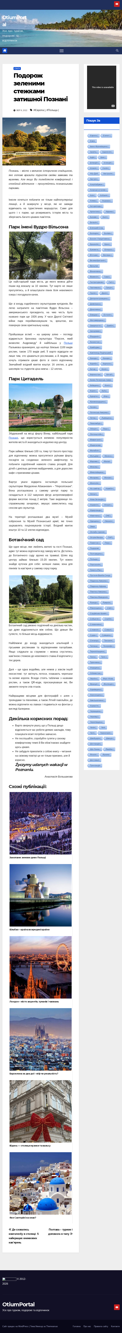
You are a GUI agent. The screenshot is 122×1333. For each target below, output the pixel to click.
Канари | (107, 358)
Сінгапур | (94, 641)
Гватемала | (95, 288)
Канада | (94, 358)
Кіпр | (106, 396)
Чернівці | (94, 717)
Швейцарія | (95, 738)
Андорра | (106, 201)
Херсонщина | (96, 695)
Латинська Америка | (99, 412)
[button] (117, 50)
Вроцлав (94, 266)
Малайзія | (95, 450)
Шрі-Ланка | (95, 749)
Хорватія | (94, 706)
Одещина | (95, 521)
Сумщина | (107, 635)
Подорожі (94, 548)
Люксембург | (96, 423)
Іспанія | (93, 168)
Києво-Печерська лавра (100, 380)
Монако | (108, 478)
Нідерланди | (96, 510)
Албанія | (104, 195)
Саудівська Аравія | (98, 613)
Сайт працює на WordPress (15, 1326)
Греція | (109, 288)
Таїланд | (94, 646)
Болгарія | (94, 233)
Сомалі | (108, 630)
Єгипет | (106, 135)
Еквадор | (94, 315)
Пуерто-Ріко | (96, 570)
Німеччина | (95, 516)
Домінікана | (95, 304)
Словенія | (94, 630)
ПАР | (110, 537)
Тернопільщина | (97, 651)
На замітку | (95, 488)
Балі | (105, 217)
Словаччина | (96, 624)
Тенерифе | (108, 646)
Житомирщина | (97, 320)
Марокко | (94, 461)
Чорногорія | (105, 733)
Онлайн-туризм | (97, 532)
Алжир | (93, 201)
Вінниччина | (95, 271)
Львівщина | (107, 418)
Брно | (107, 244)
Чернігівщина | (96, 722)
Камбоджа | (95, 347)
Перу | (107, 543)
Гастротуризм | (97, 282)
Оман (92, 526)
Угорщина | (95, 668)
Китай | (109, 374)
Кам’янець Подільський (100, 353)
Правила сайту (101, 1326)
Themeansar (52, 1326)
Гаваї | (107, 277)
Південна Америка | (99, 581)
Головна (77, 1326)
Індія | (92, 157)
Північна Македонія (99, 597)
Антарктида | (96, 206)
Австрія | (94, 179)
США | (110, 608)
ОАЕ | (108, 516)
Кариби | (94, 364)
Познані (13, 438)
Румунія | (107, 602)
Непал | (93, 494)
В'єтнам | (94, 255)
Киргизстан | (95, 374)
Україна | (94, 679)
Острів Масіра (96, 537)
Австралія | (108, 173)
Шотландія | (95, 744)
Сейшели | (95, 619)
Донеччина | (95, 309)
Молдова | (94, 478)
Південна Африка (98, 586)
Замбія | (110, 326)
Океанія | (109, 521)
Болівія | (108, 233)
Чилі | (92, 733)
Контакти (115, 1326)
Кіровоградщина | (98, 402)
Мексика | (94, 467)
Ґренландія (95, 765)
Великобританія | (98, 260)
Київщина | (95, 385)
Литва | (93, 418)
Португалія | (95, 564)
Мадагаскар (95, 445)
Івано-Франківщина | (99, 146)
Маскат (107, 461)
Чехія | (93, 727)
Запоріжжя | (95, 331)
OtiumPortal (18, 1304)
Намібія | (110, 488)
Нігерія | (108, 505)
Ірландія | (94, 163)
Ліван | (106, 429)
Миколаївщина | (97, 472)
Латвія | (93, 407)
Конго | (108, 385)
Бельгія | (94, 222)
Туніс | (104, 657)
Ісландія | (108, 163)
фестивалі (94, 760)
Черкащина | (95, 711)
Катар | (93, 369)
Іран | (103, 157)
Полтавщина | (96, 554)
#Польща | (53, 110)
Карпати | (107, 364)
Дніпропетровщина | (99, 298)
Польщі (68, 343)
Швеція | (110, 738)
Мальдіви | (94, 456)
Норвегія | (94, 505)
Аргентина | (95, 212)
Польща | (94, 559)
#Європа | (39, 110)
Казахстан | (95, 342)
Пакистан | (95, 543)
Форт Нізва (108, 679)
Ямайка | (109, 749)
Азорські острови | (98, 190)
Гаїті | (111, 282)
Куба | (104, 391)
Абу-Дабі (94, 173)
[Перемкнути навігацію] (61, 50)
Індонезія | (107, 152)
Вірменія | (94, 277)
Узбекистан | (95, 673)
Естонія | (108, 315)
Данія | (105, 293)
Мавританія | (96, 440)
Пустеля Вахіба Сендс (100, 575)
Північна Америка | (98, 592)
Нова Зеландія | (97, 499)
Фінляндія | (109, 684)
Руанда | (94, 602)
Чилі (103, 727)
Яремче (106, 755)
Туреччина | (95, 662)
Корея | (93, 391)
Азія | (92, 195)
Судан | (93, 635)
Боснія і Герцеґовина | (100, 239)
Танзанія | (108, 641)
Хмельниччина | (97, 700)
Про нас (87, 1326)
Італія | (106, 168)
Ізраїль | (93, 152)
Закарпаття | (96, 326)
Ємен (92, 141)
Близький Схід (96, 228)
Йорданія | (95, 336)
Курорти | (94, 396)
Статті (17, 68)
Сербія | (108, 619)
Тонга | (93, 657)
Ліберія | (94, 429)
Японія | (93, 755)
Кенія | (105, 369)
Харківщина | (96, 689)
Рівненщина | (96, 608)
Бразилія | (94, 244)
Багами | (94, 217)
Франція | (94, 684)
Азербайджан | (96, 184)
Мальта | (108, 456)
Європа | (94, 135)
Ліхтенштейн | (96, 434)
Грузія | (93, 293)
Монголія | (94, 483)
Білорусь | (109, 250)
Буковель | (94, 250)
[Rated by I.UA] (9, 1279)
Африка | (110, 212)
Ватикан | (107, 255)
